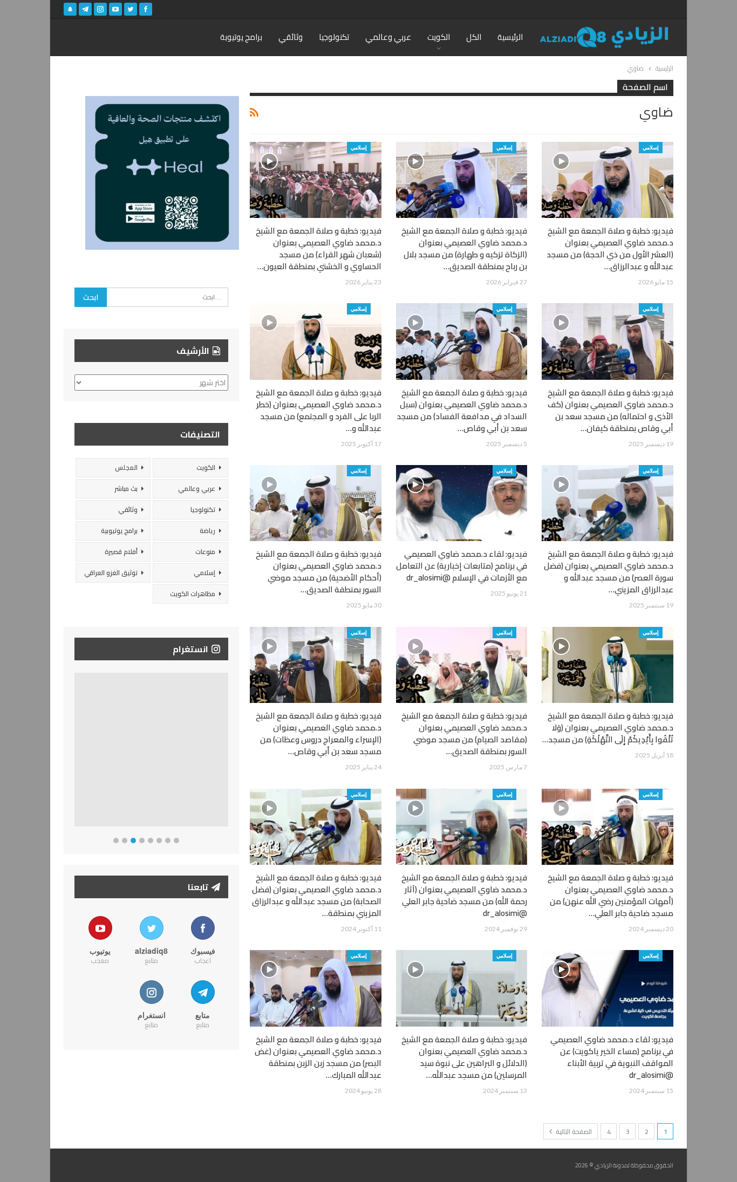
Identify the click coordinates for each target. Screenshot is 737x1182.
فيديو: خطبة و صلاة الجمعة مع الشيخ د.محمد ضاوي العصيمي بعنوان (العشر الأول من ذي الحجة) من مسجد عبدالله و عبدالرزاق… (610, 248)
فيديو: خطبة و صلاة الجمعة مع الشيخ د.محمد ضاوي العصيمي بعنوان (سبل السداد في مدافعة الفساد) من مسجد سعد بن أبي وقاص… (462, 410)
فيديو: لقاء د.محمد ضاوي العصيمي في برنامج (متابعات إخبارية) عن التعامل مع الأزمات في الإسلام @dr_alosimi (461, 565)
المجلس (126, 467)
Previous (77, 751)
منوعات (205, 551)
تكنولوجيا (334, 37)
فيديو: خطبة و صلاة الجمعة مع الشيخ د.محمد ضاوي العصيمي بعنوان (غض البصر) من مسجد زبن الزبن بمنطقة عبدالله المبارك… (318, 1057)
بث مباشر (126, 488)
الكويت (438, 37)
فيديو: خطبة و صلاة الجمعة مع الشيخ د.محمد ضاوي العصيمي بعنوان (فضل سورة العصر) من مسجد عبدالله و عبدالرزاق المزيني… (608, 571)
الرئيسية (510, 37)
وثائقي (290, 37)
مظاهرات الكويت (192, 593)
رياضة (207, 530)
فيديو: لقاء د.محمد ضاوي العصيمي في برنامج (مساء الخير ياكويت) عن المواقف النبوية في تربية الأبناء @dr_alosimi (611, 1057)
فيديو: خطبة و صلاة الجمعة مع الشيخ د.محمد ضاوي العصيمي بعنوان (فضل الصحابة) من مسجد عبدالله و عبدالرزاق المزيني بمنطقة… (316, 895)
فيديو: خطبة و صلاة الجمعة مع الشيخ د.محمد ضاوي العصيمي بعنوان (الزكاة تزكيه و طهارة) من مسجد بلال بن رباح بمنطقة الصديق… (464, 248)
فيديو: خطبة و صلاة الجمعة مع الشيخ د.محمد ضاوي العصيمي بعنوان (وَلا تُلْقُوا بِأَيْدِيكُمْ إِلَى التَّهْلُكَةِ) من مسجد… (607, 727)
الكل (473, 37)
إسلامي (651, 147)
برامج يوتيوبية (119, 530)
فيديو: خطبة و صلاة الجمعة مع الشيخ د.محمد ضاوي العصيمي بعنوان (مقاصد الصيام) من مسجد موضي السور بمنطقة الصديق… (464, 733)
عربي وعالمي (388, 37)
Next (226, 751)
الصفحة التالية (573, 1131)
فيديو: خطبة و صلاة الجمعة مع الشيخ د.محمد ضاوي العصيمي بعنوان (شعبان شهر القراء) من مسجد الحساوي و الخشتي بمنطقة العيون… (318, 248)
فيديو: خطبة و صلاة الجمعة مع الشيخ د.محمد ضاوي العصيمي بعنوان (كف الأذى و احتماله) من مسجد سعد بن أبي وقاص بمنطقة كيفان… (610, 410)
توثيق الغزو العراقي (111, 572)
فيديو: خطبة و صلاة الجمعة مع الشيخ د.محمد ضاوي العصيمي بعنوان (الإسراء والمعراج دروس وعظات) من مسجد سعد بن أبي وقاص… (318, 733)
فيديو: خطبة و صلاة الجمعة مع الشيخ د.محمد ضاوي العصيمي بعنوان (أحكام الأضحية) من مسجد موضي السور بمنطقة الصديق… (318, 571)
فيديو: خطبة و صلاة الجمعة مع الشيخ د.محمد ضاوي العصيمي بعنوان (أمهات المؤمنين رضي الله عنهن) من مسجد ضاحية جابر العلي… (610, 895)
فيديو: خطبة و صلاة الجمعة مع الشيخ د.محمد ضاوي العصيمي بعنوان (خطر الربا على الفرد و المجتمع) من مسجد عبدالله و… (318, 410)
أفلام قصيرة (121, 551)
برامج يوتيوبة (241, 37)
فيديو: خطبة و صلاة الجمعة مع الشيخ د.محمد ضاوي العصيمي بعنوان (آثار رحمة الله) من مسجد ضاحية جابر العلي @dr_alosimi (464, 895)
